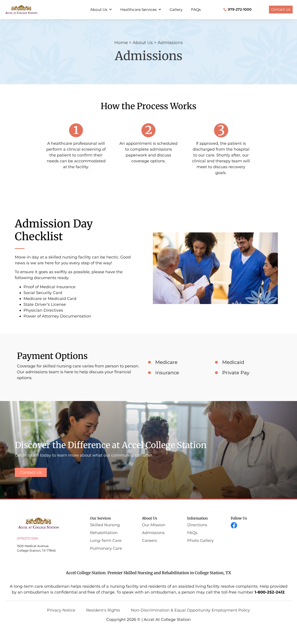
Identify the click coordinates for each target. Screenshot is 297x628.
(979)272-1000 (27, 538)
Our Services (100, 518)
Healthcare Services (138, 9)
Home (121, 42)
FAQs (196, 9)
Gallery (176, 9)
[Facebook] (234, 525)
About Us (98, 9)
